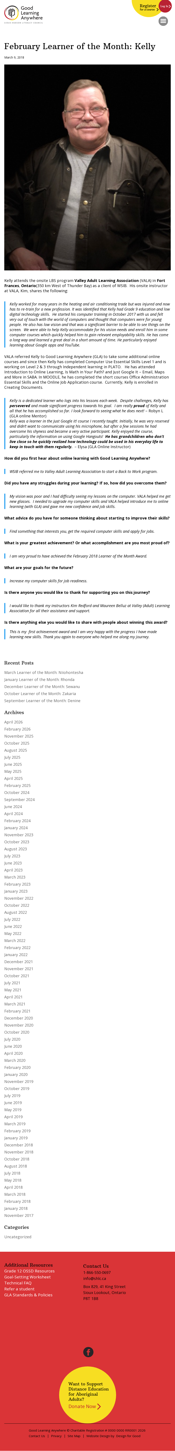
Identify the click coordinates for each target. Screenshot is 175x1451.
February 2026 (17, 729)
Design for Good (128, 1436)
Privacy (56, 1436)
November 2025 (18, 736)
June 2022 (13, 926)
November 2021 (18, 968)
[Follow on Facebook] (88, 1352)
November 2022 (18, 898)
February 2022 (17, 947)
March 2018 (14, 1194)
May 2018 (12, 1180)
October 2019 (16, 1088)
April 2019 (13, 1116)
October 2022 (16, 905)
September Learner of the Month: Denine (42, 700)
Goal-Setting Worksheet (27, 1277)
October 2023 (16, 841)
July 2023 (12, 855)
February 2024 (17, 820)
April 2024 (13, 813)
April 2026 (13, 722)
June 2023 (13, 863)
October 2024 (16, 792)
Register (148, 7)
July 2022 (12, 919)
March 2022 (14, 940)
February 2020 (17, 1067)
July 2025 (12, 757)
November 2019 (18, 1081)
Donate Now (82, 1406)
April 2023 (13, 870)
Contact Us (37, 1436)
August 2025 (15, 750)
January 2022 (16, 954)
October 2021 (16, 975)
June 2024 (13, 806)
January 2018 (16, 1208)
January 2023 (16, 891)
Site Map (74, 1436)
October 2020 (16, 1032)
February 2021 (17, 1011)
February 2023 (17, 884)
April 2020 (13, 1053)
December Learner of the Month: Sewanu (42, 686)
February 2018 (17, 1201)
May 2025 (12, 771)
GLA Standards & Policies (28, 1295)
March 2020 (14, 1060)
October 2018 (16, 1159)
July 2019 (12, 1095)
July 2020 (12, 1039)
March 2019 (14, 1123)
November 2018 (18, 1152)
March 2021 (14, 1003)
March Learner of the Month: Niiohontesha (43, 672)
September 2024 (19, 799)
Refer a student (19, 1289)
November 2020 (18, 1025)
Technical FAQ (18, 1283)
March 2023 (14, 877)
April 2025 (13, 778)
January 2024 (16, 827)
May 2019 (12, 1109)
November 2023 (18, 834)
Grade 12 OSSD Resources (29, 1271)
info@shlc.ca (94, 1278)
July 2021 (12, 982)
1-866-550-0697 (97, 1272)
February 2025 (17, 785)
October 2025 (16, 743)
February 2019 (17, 1130)
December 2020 (18, 1018)
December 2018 (18, 1144)
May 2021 (12, 989)
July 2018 (12, 1173)
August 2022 (15, 912)
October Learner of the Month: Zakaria (40, 693)
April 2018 (13, 1187)
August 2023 (15, 848)
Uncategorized (17, 1236)
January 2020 (16, 1074)
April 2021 (13, 996)
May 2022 (12, 933)
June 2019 (13, 1102)
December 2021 (18, 961)
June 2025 (13, 764)
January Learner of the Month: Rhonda (39, 679)
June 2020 (13, 1046)
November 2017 (18, 1215)
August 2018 (15, 1166)
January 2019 (16, 1137)
